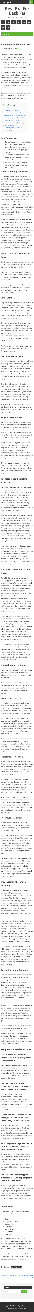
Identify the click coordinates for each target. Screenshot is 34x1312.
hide (12, 105)
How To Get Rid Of (16, 1267)
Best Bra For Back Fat (17, 10)
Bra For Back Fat (20, 1308)
